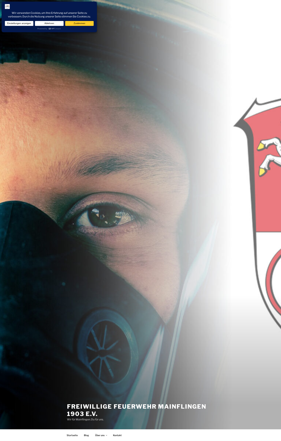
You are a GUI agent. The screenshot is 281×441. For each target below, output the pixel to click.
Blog (86, 435)
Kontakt (117, 435)
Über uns (100, 435)
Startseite (72, 435)
